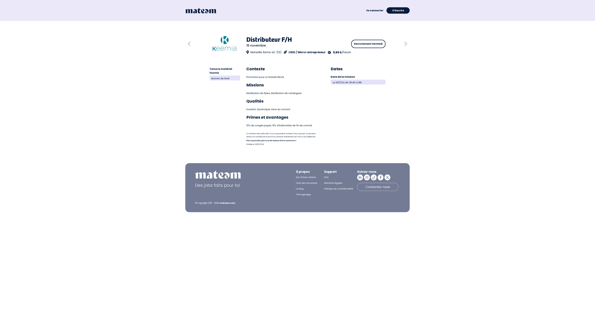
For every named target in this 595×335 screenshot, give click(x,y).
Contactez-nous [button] (378, 187)
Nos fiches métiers (306, 177)
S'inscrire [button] (398, 10)
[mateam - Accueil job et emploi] (200, 10)
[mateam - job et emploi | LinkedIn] (360, 177)
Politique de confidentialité (338, 188)
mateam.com (227, 203)
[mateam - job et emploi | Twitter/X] (387, 177)
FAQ (326, 177)
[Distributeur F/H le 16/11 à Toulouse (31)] (197, 44)
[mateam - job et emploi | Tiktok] (374, 177)
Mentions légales (333, 183)
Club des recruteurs (306, 183)
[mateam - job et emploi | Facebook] (380, 177)
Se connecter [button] (374, 10)
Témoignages (303, 194)
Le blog (300, 188)
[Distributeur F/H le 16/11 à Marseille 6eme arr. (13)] (405, 44)
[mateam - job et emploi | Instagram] (367, 177)
